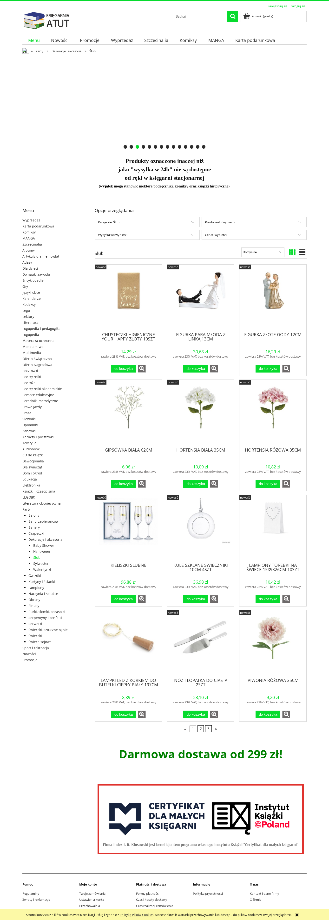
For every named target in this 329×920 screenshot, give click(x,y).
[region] (164, 103)
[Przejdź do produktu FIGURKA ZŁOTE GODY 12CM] (273, 298)
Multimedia (31, 352)
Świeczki (35, 635)
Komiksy (29, 232)
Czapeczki (36, 533)
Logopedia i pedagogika (41, 328)
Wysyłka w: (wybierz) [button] (112, 235)
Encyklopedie (33, 280)
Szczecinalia (32, 244)
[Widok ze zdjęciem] (292, 252)
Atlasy (27, 262)
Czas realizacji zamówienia (154, 906)
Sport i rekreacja (35, 648)
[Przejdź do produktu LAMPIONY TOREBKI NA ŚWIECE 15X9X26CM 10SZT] (273, 528)
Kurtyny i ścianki (41, 581)
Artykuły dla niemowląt (40, 256)
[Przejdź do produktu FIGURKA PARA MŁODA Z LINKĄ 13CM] (200, 298)
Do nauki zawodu (36, 274)
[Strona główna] (46, 19)
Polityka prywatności (208, 893)
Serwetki (35, 623)
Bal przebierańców (43, 521)
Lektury (28, 316)
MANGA (28, 238)
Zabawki (29, 431)
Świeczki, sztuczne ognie (48, 629)
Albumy (28, 250)
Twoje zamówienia (92, 893)
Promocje (29, 660)
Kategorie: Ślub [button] (108, 222)
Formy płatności (147, 893)
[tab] (125, 147)
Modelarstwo (32, 346)
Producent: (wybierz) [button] (220, 222)
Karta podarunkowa (38, 226)
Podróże (28, 382)
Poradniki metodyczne (40, 401)
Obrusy (34, 599)
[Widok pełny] (302, 252)
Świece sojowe (40, 642)
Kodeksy (29, 304)
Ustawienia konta (91, 899)
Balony (33, 515)
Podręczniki (31, 376)
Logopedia (30, 334)
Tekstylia (29, 443)
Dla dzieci (30, 268)
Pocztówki (30, 370)
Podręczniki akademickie (42, 389)
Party (26, 509)
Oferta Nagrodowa (37, 364)
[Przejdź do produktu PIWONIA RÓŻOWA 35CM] (273, 643)
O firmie (255, 899)
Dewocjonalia (33, 461)
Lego (26, 310)
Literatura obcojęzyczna (41, 503)
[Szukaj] (232, 16)
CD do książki (33, 455)
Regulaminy (30, 893)
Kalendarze (31, 298)
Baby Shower (43, 545)
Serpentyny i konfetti (45, 617)
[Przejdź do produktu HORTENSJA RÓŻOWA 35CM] (273, 413)
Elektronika (31, 485)
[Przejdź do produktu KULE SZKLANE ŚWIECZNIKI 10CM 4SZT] (200, 528)
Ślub (36, 557)
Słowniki (29, 419)
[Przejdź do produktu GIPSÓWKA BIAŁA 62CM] (128, 413)
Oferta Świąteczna (37, 358)
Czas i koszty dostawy (151, 899)
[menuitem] (33, 40)
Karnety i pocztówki (38, 437)
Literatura (30, 322)
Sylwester (41, 563)
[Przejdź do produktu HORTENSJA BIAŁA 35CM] (200, 413)
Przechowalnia (89, 906)
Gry (25, 286)
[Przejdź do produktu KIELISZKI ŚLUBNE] (128, 528)
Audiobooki (31, 449)
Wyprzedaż (31, 220)
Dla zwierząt (32, 467)
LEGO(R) (28, 497)
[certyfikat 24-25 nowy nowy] (201, 819)
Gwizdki (34, 575)
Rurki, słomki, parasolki (46, 611)
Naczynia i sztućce (43, 593)
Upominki (30, 425)
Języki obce (31, 292)
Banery (34, 527)
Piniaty (33, 605)
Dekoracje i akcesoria (45, 539)
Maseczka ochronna (38, 340)
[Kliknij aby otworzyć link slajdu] (164, 103)
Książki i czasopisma (38, 491)
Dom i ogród (32, 473)
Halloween (41, 551)
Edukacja (29, 479)
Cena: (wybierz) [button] (216, 235)
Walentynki (42, 569)
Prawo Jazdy (32, 407)
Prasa (26, 413)
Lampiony (36, 587)
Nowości (29, 654)
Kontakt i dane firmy (264, 893)
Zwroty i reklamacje (36, 899)
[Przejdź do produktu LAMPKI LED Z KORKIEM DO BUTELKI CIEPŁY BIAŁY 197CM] (128, 643)
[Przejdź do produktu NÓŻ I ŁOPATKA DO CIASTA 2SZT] (200, 643)
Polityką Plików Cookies (136, 915)
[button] (142, 369)
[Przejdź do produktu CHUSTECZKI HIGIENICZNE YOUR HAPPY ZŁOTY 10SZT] (128, 298)
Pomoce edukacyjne (38, 395)
